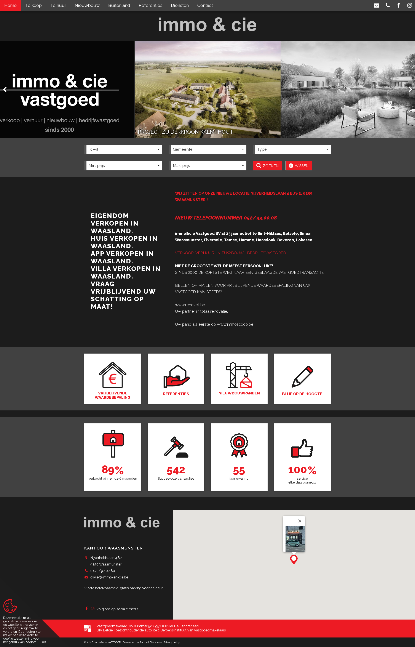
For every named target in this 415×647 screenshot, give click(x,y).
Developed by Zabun (135, 642)
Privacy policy (172, 642)
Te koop (33, 5)
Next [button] (408, 89)
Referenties (150, 5)
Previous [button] (6, 89)
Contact (205, 5)
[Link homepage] (208, 24)
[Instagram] (92, 609)
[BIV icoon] (87, 628)
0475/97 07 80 (102, 571)
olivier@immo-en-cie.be (109, 577)
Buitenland (119, 5)
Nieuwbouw (87, 5)
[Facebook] (86, 609)
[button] (376, 5)
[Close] (300, 521)
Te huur (58, 5)
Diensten (180, 5)
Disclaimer (156, 642)
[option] (208, 89)
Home (10, 5)
